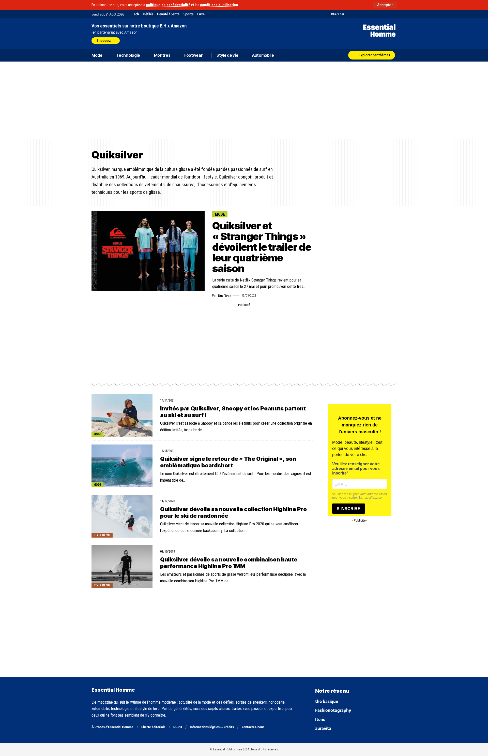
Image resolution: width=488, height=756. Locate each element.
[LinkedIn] (374, 14)
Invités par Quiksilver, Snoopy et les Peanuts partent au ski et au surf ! (233, 411)
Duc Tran (224, 295)
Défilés (148, 14)
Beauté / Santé (168, 14)
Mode (220, 214)
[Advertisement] (244, 100)
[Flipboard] (380, 14)
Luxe (201, 14)
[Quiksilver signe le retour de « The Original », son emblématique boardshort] (122, 465)
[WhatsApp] (387, 14)
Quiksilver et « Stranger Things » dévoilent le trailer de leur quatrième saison (261, 247)
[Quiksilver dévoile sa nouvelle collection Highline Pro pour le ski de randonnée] (122, 516)
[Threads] (393, 14)
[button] (384, 5)
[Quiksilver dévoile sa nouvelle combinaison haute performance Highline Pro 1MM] (122, 566)
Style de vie (102, 535)
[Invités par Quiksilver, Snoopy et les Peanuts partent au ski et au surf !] (122, 415)
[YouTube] (355, 14)
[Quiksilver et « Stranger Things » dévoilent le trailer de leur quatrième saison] (148, 251)
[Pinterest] (361, 14)
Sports (188, 14)
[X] (349, 14)
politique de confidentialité (168, 5)
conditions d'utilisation (219, 5)
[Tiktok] (368, 14)
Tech (135, 14)
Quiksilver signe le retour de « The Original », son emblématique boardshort (228, 462)
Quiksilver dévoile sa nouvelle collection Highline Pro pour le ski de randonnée (233, 512)
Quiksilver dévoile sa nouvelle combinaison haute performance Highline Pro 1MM (228, 562)
